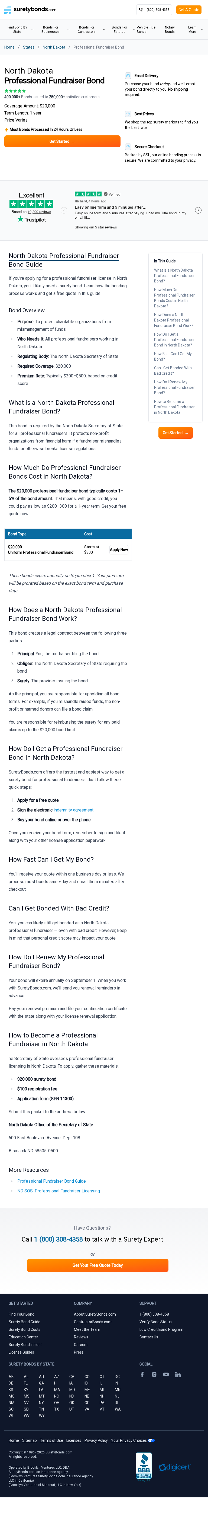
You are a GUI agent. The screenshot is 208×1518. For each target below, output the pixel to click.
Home (9, 47)
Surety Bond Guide (24, 1322)
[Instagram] (154, 1374)
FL (26, 1383)
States (28, 47)
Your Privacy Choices (129, 1440)
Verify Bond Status (155, 1322)
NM (11, 1403)
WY (42, 1416)
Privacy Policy (96, 1440)
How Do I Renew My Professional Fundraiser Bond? (174, 387)
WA (118, 1409)
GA (41, 1383)
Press (79, 1352)
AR (41, 1376)
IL (101, 1383)
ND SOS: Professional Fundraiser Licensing (58, 1191)
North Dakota (54, 47)
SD (26, 1409)
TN (41, 1409)
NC (56, 1396)
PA (102, 1403)
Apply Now (119, 550)
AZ (56, 1376)
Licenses (73, 1440)
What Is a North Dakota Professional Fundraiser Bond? (174, 275)
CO (87, 1376)
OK (71, 1403)
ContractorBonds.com (93, 1322)
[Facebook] (142, 1374)
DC (117, 1376)
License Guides (21, 1352)
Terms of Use (51, 1440)
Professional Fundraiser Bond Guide (51, 1181)
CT (102, 1376)
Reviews (81, 1337)
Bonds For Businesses (50, 30)
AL (26, 1376)
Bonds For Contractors (87, 30)
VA (86, 1409)
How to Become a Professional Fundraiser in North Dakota (174, 407)
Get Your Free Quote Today (98, 1265)
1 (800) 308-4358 (58, 1239)
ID (86, 1383)
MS (27, 1396)
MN (118, 1389)
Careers (80, 1344)
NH (102, 1396)
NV (26, 1403)
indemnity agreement (73, 810)
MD (72, 1389)
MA (57, 1389)
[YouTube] (166, 1374)
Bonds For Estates (119, 30)
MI (102, 1389)
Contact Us (148, 1337)
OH (56, 1403)
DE (11, 1383)
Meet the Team (87, 1329)
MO (12, 1396)
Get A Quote (188, 10)
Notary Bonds (170, 30)
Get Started (175, 433)
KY (26, 1389)
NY (41, 1403)
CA (71, 1376)
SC (11, 1409)
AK (11, 1376)
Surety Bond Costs (24, 1329)
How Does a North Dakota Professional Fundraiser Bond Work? (173, 320)
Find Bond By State (17, 30)
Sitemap (29, 1440)
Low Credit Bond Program (161, 1329)
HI (55, 1383)
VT (102, 1409)
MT (42, 1396)
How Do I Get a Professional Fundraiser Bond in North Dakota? (174, 339)
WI (11, 1416)
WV (27, 1416)
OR (87, 1403)
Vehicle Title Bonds (146, 30)
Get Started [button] (62, 141)
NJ (117, 1396)
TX (56, 1409)
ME (87, 1389)
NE (86, 1396)
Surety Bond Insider (25, 1344)
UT (71, 1409)
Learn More (192, 30)
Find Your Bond (21, 1314)
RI (116, 1403)
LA (41, 1389)
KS (11, 1389)
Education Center (23, 1337)
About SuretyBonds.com (95, 1314)
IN (116, 1383)
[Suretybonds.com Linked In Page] (178, 1374)
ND (71, 1396)
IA (71, 1383)
